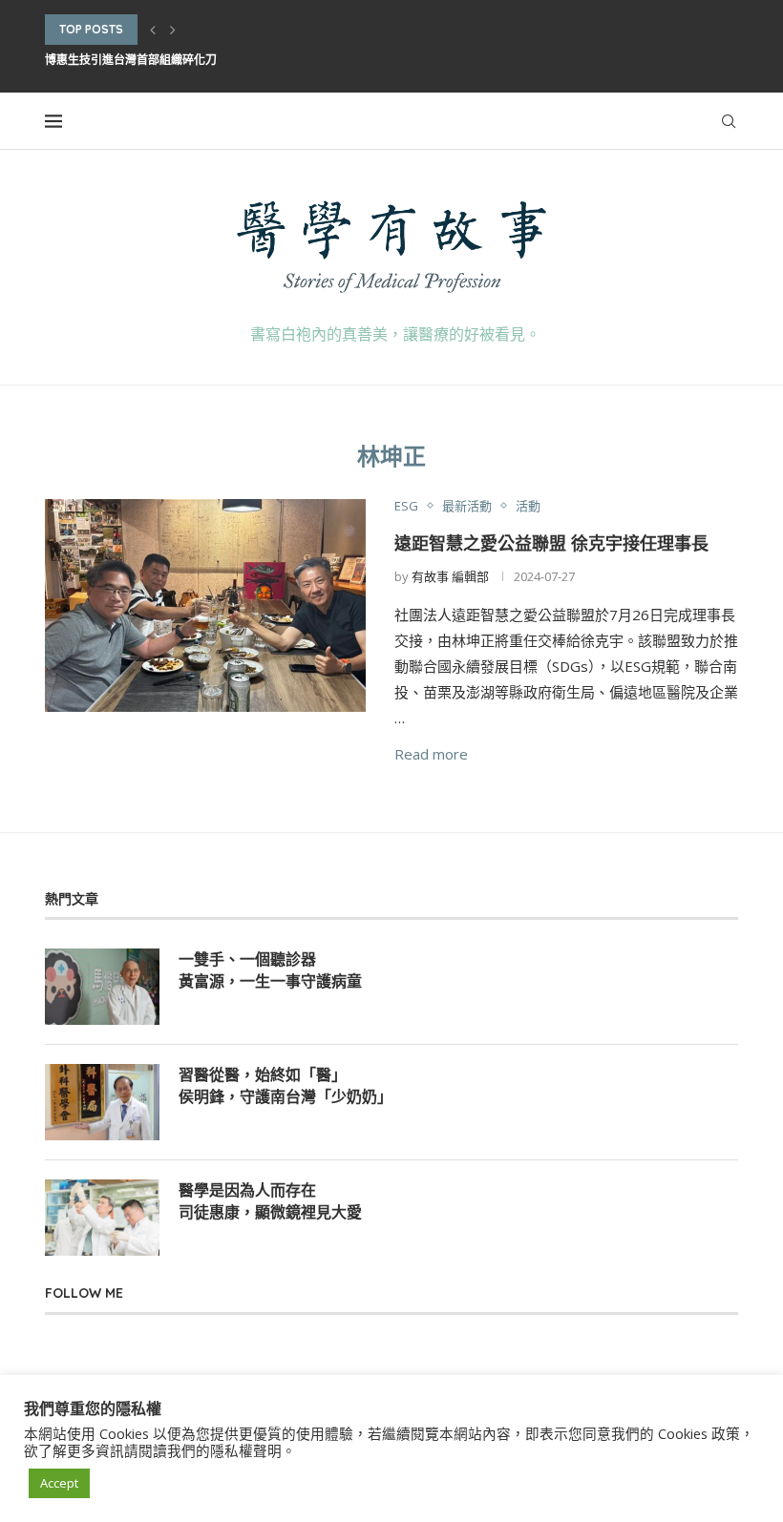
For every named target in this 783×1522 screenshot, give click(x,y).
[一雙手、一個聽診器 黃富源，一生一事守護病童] (102, 987)
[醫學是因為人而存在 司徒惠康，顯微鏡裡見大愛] (102, 1217)
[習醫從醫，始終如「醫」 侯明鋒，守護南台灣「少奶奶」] (102, 1102)
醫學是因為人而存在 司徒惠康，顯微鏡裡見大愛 (270, 1200)
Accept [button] (59, 1482)
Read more (431, 753)
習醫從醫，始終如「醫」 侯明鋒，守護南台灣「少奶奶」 (285, 1085)
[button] (152, 29)
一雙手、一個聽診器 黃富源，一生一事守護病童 (270, 969)
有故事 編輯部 (450, 576)
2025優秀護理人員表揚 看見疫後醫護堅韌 (152, 73)
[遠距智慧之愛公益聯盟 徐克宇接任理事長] (205, 606)
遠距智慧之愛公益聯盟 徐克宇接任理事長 (551, 543)
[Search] (728, 121)
